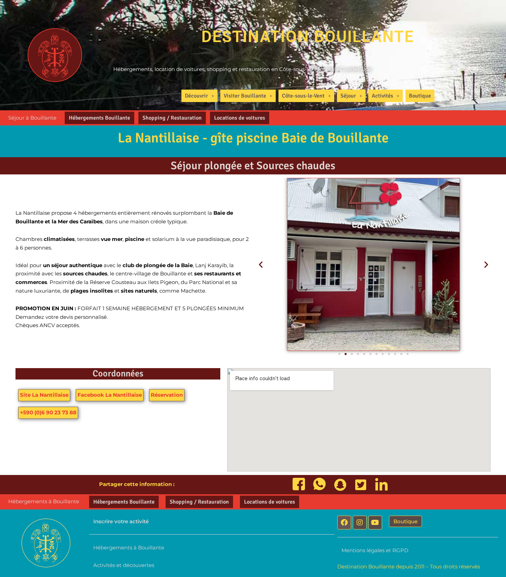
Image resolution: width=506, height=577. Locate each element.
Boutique (420, 95)
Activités (382, 95)
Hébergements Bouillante (99, 117)
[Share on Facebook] (299, 485)
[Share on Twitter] (361, 485)
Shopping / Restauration (172, 117)
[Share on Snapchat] (340, 485)
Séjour (348, 95)
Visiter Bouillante (245, 95)
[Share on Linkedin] (381, 485)
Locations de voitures (239, 117)
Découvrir (196, 95)
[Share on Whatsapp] (319, 485)
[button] (199, 96)
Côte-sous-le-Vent (303, 95)
